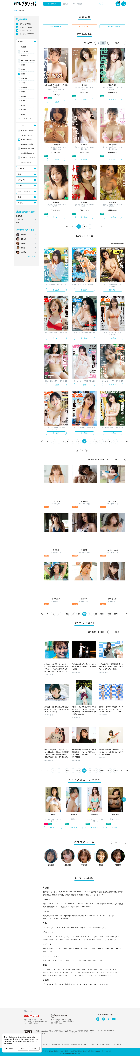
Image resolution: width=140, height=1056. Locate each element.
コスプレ (49, 928)
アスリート (91, 975)
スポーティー (78, 939)
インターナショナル (97, 939)
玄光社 (23, 65)
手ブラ (48, 984)
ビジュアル (22, 180)
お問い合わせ (106, 1044)
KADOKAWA (24, 56)
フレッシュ (62, 939)
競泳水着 (73, 928)
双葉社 (23, 114)
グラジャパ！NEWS (27, 34)
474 (78, 771)
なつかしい (88, 948)
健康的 (48, 939)
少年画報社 (24, 87)
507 (115, 614)
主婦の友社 (24, 78)
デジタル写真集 (25, 24)
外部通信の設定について (79, 1044)
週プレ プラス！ (25, 30)
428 (101, 614)
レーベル (21, 125)
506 (109, 614)
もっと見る (118, 842)
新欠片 (23, 100)
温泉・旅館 (95, 960)
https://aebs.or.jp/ (40, 1033)
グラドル (50, 969)
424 (78, 614)
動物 (92, 984)
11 (101, 441)
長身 (115, 936)
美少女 (48, 948)
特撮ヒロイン (50, 975)
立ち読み (56, 102)
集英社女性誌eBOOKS (27, 153)
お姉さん (61, 948)
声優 (99, 969)
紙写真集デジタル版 (50, 916)
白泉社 (23, 105)
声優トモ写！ (48, 919)
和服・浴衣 (99, 928)
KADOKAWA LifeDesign (28, 60)
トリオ (58, 960)
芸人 (79, 975)
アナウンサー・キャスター (87, 972)
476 (90, 771)
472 (67, 771)
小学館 (23, 82)
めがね (86, 928)
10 (96, 441)
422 (67, 614)
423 (73, 614)
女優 (76, 969)
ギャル (113, 939)
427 (95, 614)
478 (101, 771)
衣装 (19, 174)
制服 (61, 928)
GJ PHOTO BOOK (26, 139)
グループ (70, 960)
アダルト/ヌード (105, 975)
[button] (124, 800)
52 (110, 441)
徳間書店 (23, 96)
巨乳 (64, 936)
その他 (20, 203)
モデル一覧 (31, 256)
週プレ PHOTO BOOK (27, 130)
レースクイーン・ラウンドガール (58, 972)
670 (109, 771)
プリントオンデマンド (110, 916)
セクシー (118, 948)
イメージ (21, 186)
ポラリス (57, 919)
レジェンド (66, 975)
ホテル (82, 960)
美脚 (105, 936)
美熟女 (74, 948)
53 (115, 441)
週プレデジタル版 (26, 27)
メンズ (82, 984)
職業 (19, 197)
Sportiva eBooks (26, 162)
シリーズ (21, 168)
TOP (15, 10)
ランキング (19, 219)
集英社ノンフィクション (28, 157)
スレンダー (51, 936)
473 (73, 771)
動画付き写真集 (78, 916)
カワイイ (103, 948)
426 (90, 614)
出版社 (20, 41)
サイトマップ (116, 1044)
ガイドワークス (25, 51)
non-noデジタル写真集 (27, 148)
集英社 (23, 74)
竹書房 (23, 91)
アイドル (64, 969)
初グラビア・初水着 (65, 984)
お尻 (75, 936)
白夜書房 (23, 109)
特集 (17, 222)
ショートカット (90, 936)
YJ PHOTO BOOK (26, 135)
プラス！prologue (65, 916)
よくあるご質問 (94, 1044)
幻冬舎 (23, 69)
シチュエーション (24, 191)
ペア (47, 960)
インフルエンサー (110, 972)
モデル (87, 969)
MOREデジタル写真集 (27, 144)
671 (115, 771)
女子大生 (111, 969)
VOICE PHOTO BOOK (93, 916)
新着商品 (19, 216)
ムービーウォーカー (26, 118)
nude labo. (65, 919)
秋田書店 (23, 47)
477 (95, 771)
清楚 (48, 951)
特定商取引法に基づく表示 (60, 1044)
